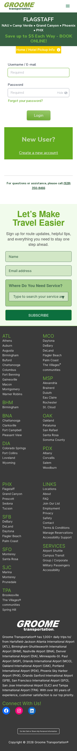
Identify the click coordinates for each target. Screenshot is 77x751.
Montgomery (11, 389)
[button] (38, 49)
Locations (49, 489)
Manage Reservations (58, 532)
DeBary (48, 345)
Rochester (50, 402)
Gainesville (9, 379)
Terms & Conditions (56, 527)
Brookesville (10, 595)
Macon (7, 384)
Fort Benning (11, 374)
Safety (47, 518)
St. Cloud (49, 407)
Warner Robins (12, 394)
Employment (51, 508)
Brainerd (48, 388)
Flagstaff (8, 489)
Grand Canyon (12, 494)
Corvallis (49, 457)
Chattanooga (11, 365)
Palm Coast (51, 360)
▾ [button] (63, 296)
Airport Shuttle (53, 550)
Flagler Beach (52, 355)
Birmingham (10, 355)
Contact (48, 522)
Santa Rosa (51, 435)
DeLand (48, 350)
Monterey (9, 554)
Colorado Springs (14, 448)
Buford (7, 360)
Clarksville (9, 425)
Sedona (7, 503)
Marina (7, 572)
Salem (47, 462)
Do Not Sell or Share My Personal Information (38, 731)
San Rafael (50, 430)
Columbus (9, 370)
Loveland (8, 457)
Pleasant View (12, 435)
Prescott (8, 498)
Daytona (49, 340)
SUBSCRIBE (38, 315)
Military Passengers (56, 565)
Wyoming (8, 462)
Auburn (7, 345)
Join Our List (51, 503)
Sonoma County (54, 439)
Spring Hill (9, 609)
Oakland (48, 420)
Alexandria (50, 383)
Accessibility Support (57, 537)
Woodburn (50, 467)
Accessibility (51, 570)
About (47, 494)
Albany (47, 453)
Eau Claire (50, 397)
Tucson (7, 508)
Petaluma (49, 425)
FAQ (45, 498)
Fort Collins (10, 453)
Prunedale (9, 582)
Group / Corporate (55, 560)
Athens (7, 340)
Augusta (8, 350)
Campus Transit (53, 555)
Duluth (47, 392)
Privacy (48, 513)
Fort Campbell (11, 430)
